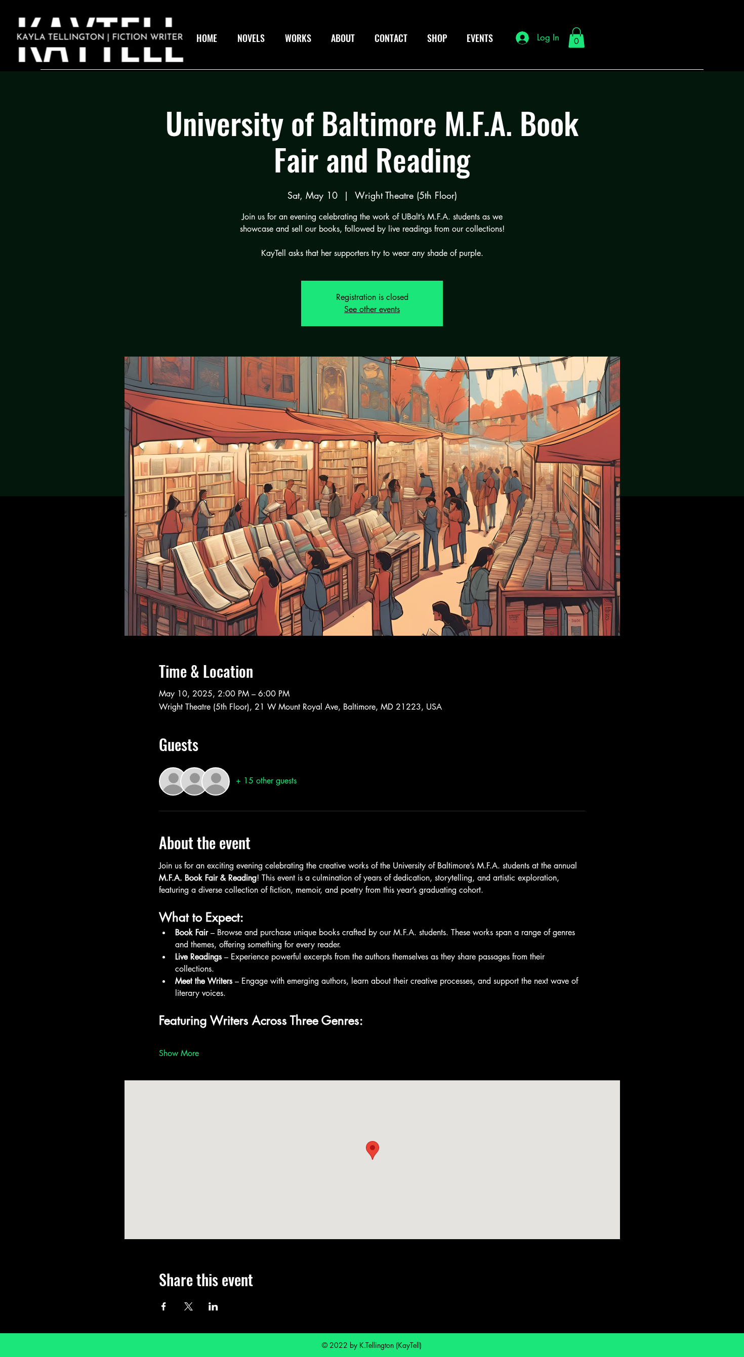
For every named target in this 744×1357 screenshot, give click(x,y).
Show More (179, 1053)
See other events (372, 309)
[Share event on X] (188, 1306)
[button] (576, 37)
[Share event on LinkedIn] (213, 1306)
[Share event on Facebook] (164, 1306)
